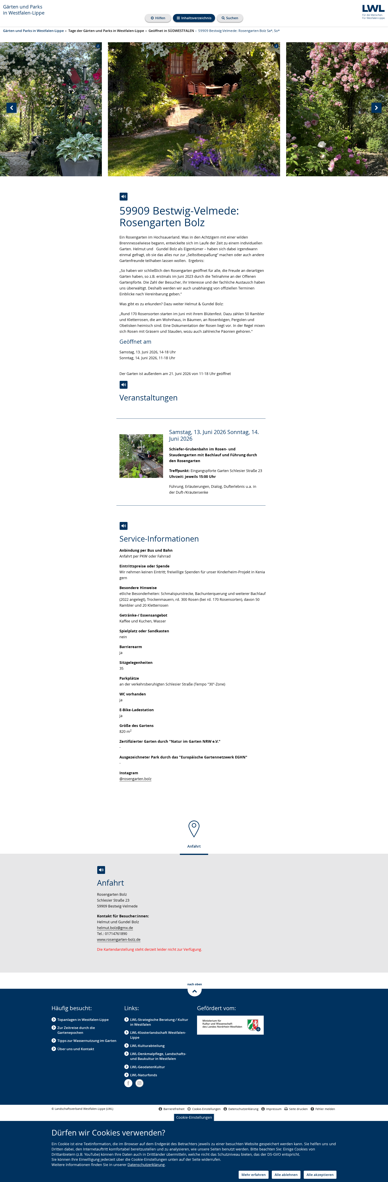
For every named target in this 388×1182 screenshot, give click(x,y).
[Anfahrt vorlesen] (101, 870)
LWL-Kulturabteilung (147, 1045)
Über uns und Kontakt (75, 1049)
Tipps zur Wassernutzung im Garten (86, 1040)
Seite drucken (298, 1109)
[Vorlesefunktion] (123, 196)
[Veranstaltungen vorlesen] (123, 385)
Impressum (274, 1109)
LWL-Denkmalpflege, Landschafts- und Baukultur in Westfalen (158, 1056)
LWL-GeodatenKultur (147, 1067)
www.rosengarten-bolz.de (118, 939)
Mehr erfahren (253, 1174)
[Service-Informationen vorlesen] (123, 526)
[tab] (194, 836)
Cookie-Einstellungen (194, 1117)
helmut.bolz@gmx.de (115, 927)
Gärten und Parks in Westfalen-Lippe (23, 9)
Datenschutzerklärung (146, 1164)
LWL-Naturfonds (143, 1075)
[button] (230, 1025)
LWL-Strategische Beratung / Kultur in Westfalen (159, 1022)
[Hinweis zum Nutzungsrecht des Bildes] (97, 46)
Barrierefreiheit (174, 1109)
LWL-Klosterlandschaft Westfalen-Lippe (158, 1035)
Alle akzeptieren (320, 1174)
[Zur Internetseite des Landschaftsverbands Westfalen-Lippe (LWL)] (372, 11)
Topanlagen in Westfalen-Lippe (83, 1019)
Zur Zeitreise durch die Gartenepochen (76, 1030)
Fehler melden (325, 1109)
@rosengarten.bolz (135, 778)
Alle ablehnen (286, 1174)
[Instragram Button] (139, 1083)
